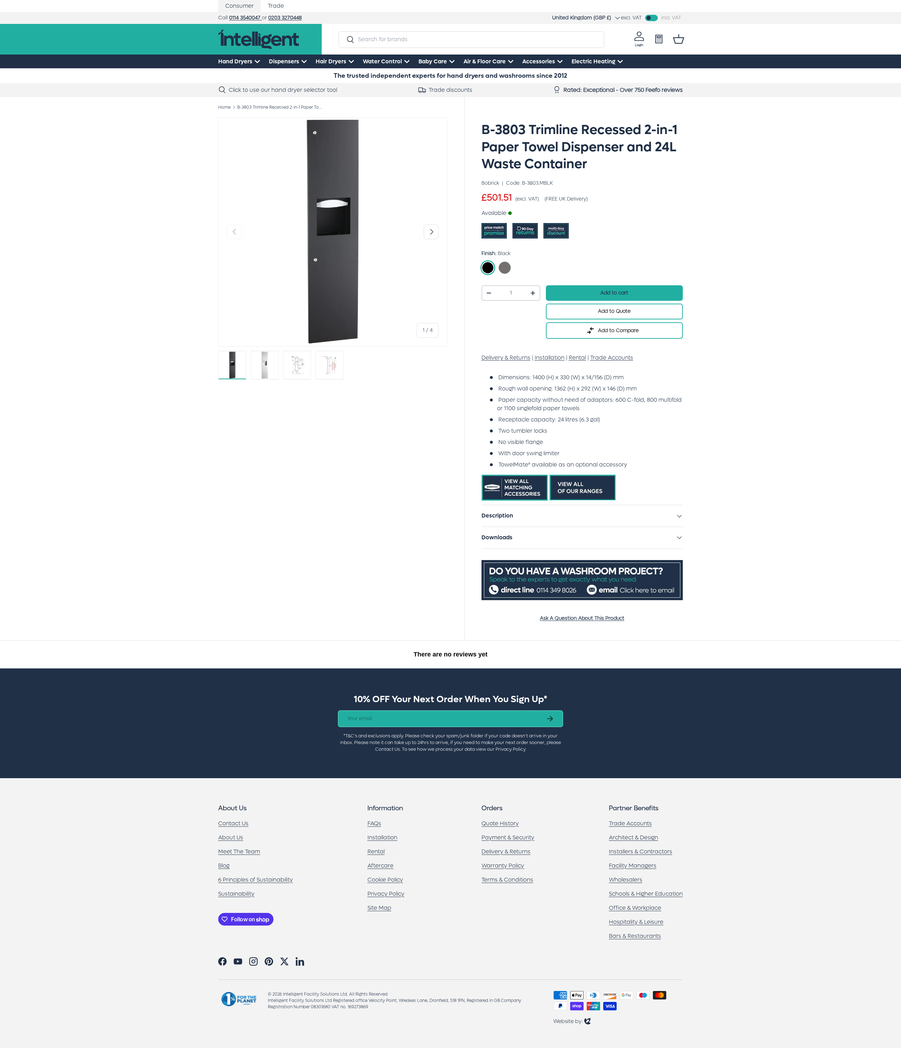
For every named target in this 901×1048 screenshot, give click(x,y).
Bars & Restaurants (635, 936)
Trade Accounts (630, 823)
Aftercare (380, 865)
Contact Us (233, 823)
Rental (376, 851)
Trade (276, 5)
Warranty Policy (502, 865)
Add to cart (614, 293)
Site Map (379, 908)
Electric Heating (593, 61)
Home (224, 107)
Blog (223, 865)
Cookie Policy (385, 879)
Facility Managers (632, 865)
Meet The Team (239, 851)
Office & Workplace (635, 908)
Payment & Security (507, 837)
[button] (678, 39)
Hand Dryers (235, 61)
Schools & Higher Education (646, 893)
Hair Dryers (331, 61)
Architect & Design (633, 837)
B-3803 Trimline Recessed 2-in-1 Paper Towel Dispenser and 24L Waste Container (279, 107)
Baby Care (432, 61)
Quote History (500, 823)
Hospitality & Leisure (636, 922)
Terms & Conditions (507, 879)
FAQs (374, 823)
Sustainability (236, 893)
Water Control (382, 61)
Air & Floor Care (485, 61)
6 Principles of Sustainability (255, 879)
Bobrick (490, 183)
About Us (230, 837)
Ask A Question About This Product (582, 618)
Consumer (239, 5)
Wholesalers (625, 879)
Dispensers (284, 61)
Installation (382, 837)
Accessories (538, 61)
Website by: (572, 1021)
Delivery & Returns (505, 851)
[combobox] (471, 39)
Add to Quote (614, 311)
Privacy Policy (385, 893)
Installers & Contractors (640, 851)
